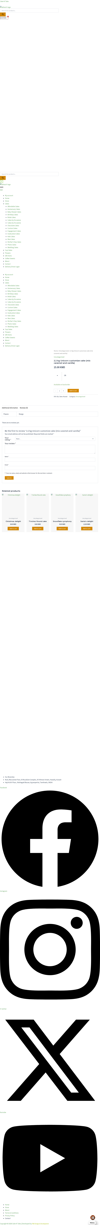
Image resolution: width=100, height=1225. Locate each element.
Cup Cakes (8, 250)
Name (7, 456)
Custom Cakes (12, 228)
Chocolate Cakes (13, 226)
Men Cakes (11, 239)
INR (1, 190)
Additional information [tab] (10, 408)
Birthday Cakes (13, 215)
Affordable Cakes (13, 206)
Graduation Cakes (14, 234)
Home (7, 198)
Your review (10, 443)
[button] (50, 192)
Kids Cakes (11, 236)
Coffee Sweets (10, 258)
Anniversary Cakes (14, 209)
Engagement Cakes (14, 231)
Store (7, 201)
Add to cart (73, 391)
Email (7, 465)
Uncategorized (64, 351)
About (7, 261)
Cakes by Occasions (14, 220)
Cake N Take (4, 1)
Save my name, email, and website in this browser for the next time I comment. (29, 473)
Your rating (8, 439)
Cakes (7, 204)
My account (9, 195)
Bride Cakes (12, 217)
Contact (8, 264)
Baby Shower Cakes (14, 212)
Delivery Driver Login (12, 267)
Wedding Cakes (13, 247)
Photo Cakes (12, 245)
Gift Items (8, 256)
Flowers (8, 253)
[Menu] (92, 1217)
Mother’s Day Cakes (14, 242)
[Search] (3, 14)
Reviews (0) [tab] (24, 408)
